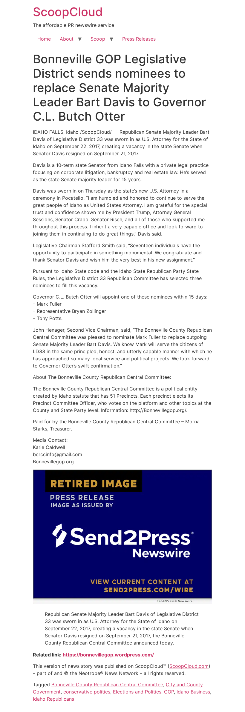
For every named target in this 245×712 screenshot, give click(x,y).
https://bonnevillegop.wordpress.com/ (108, 655)
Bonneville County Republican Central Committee (107, 685)
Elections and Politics (137, 692)
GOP (169, 692)
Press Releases (139, 39)
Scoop (98, 39)
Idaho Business (193, 692)
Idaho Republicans (53, 699)
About (67, 39)
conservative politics (86, 692)
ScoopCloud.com (189, 666)
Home (44, 39)
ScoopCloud (68, 11)
